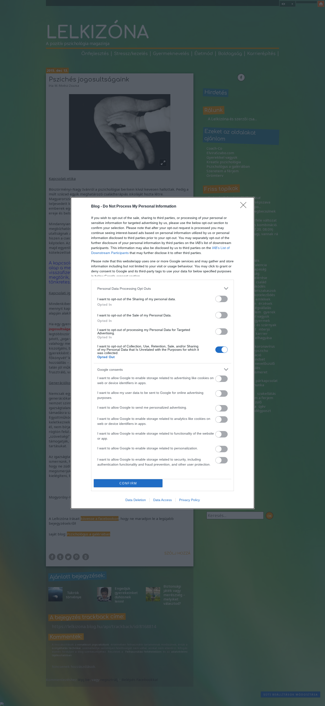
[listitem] (162, 288)
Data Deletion (135, 500)
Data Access (162, 500)
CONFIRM (128, 483)
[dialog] (162, 353)
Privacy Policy (189, 500)
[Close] (244, 206)
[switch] (221, 299)
